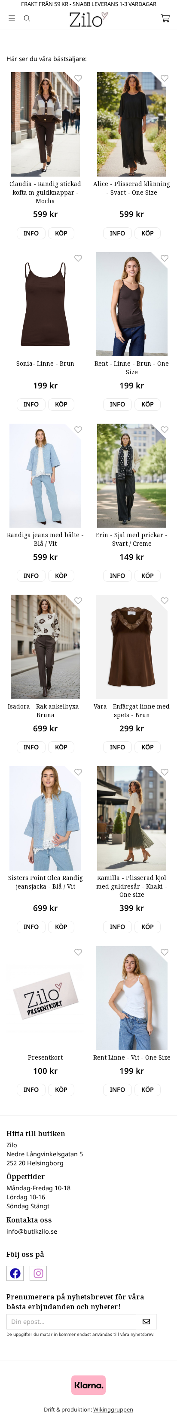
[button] (61, 233)
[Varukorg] (165, 18)
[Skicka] (146, 1322)
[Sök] (26, 18)
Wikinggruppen (113, 1409)
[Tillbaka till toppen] (152, 1405)
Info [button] (31, 233)
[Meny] (11, 18)
